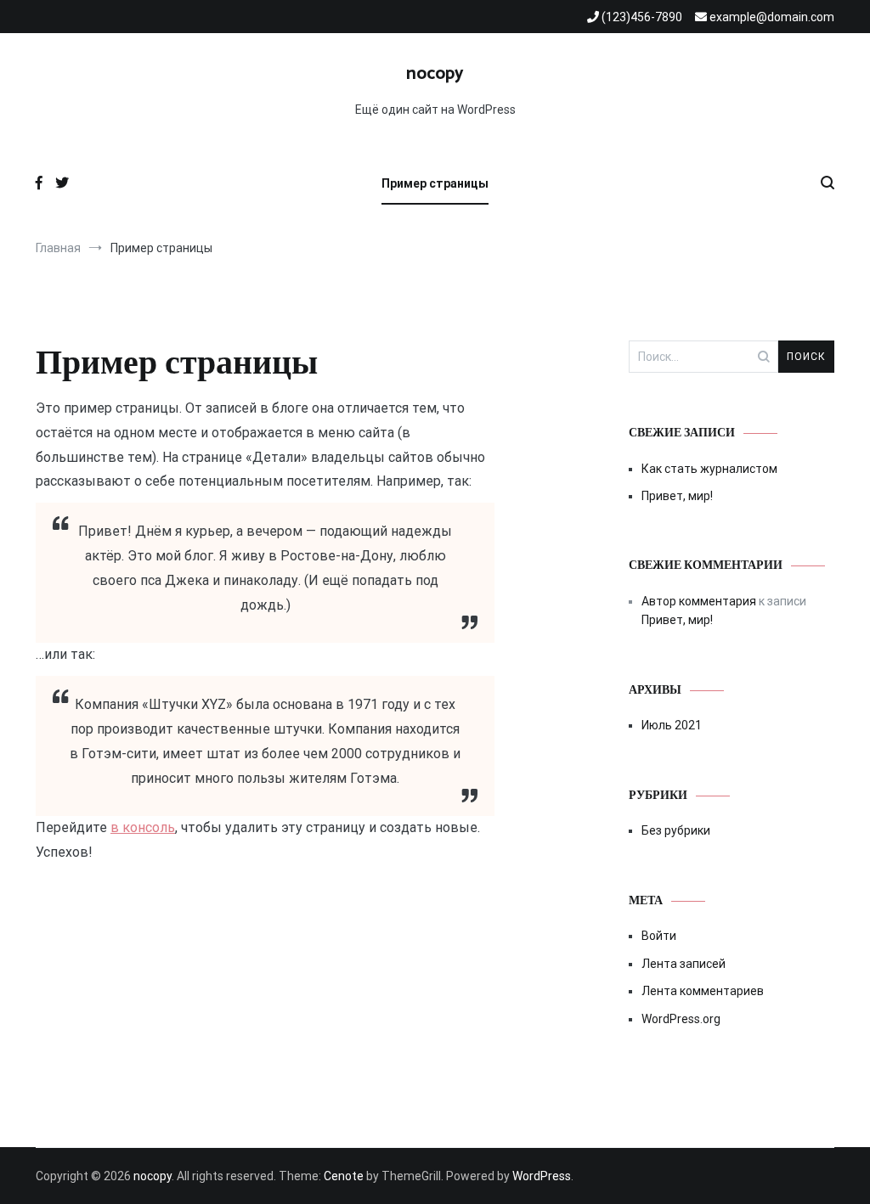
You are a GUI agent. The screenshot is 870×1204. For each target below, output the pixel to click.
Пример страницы (435, 183)
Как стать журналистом (709, 468)
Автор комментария (698, 601)
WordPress (541, 1176)
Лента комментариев (702, 991)
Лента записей (683, 964)
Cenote (344, 1176)
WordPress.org (680, 1019)
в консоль (142, 827)
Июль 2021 (671, 725)
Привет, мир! (677, 496)
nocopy (435, 73)
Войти (658, 935)
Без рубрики (675, 830)
